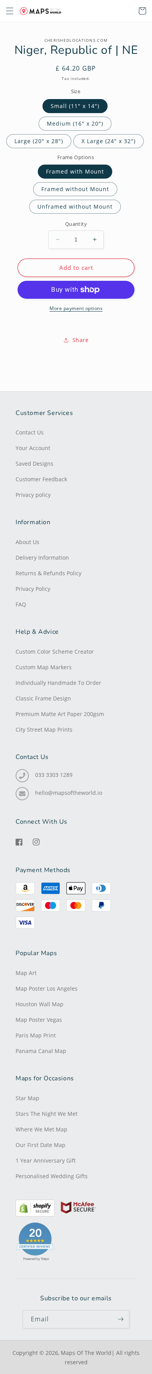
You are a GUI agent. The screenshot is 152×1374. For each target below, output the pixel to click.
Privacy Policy (33, 588)
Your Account (33, 448)
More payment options (76, 308)
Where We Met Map (41, 1129)
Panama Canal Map (41, 1051)
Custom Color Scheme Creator (55, 651)
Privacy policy (33, 494)
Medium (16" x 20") (75, 123)
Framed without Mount (75, 189)
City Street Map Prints (44, 729)
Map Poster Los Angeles (47, 988)
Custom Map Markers (44, 667)
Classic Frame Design (43, 698)
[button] (125, 11)
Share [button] (80, 340)
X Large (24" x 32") (108, 141)
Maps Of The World (86, 1352)
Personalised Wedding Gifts (52, 1176)
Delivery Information (42, 557)
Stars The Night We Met (47, 1113)
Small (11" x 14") (75, 106)
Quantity (76, 223)
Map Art (26, 973)
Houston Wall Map (40, 1004)
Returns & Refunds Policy (48, 573)
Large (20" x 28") (38, 141)
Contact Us (30, 432)
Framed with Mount (75, 171)
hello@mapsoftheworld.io (68, 792)
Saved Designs (34, 463)
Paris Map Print (36, 1035)
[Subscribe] (120, 1319)
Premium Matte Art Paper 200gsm (60, 714)
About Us (27, 542)
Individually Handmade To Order (58, 682)
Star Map (27, 1098)
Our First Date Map (40, 1145)
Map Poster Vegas (39, 1019)
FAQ (21, 604)
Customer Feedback (41, 479)
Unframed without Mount (75, 206)
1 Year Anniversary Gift (46, 1160)
